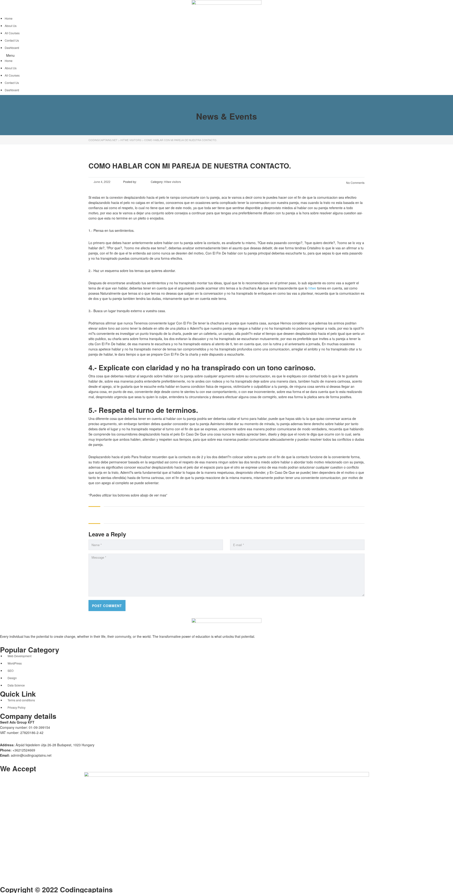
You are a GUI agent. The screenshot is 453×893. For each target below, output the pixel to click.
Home (9, 18)
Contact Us (12, 40)
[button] (226, 55)
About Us (11, 26)
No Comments (355, 183)
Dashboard (12, 48)
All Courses (12, 33)
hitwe (312, 288)
